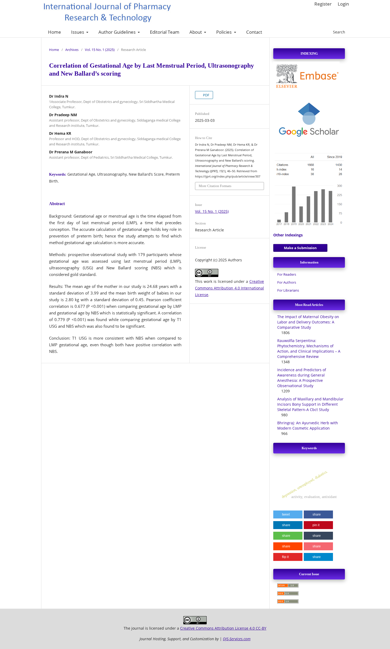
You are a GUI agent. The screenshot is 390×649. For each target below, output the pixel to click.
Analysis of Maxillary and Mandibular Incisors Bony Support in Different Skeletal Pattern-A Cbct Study (310, 404)
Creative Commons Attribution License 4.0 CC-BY (223, 628)
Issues (78, 32)
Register (323, 4)
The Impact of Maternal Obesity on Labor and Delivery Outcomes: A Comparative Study (308, 322)
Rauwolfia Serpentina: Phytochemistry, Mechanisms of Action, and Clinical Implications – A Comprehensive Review (308, 348)
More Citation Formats (215, 186)
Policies (224, 32)
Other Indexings (288, 234)
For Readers (286, 274)
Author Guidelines (117, 32)
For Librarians (288, 290)
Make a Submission (300, 247)
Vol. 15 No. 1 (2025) (100, 49)
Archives (72, 49)
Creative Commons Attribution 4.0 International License (229, 288)
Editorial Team (164, 32)
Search (338, 31)
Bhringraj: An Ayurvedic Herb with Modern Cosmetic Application (307, 425)
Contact (254, 32)
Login (343, 4)
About (196, 32)
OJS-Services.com (236, 638)
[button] (287, 514)
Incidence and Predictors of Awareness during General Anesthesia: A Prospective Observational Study (301, 377)
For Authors (286, 282)
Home (54, 32)
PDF (205, 95)
